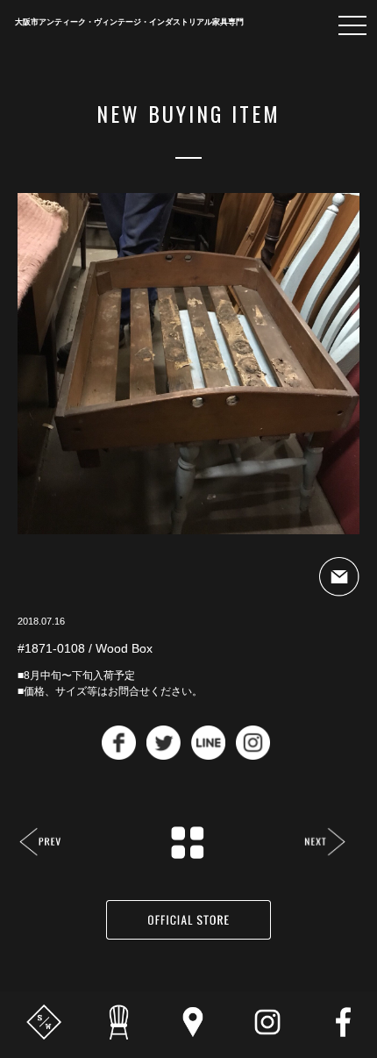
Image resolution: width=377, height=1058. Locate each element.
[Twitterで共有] (163, 754)
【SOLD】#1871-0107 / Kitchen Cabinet (41, 843)
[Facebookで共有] (119, 754)
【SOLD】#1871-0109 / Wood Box (325, 843)
